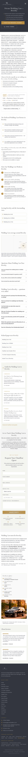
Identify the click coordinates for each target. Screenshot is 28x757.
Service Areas (4, 702)
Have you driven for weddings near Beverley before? (12, 301)
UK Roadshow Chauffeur (6, 744)
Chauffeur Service (4, 742)
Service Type (6, 488)
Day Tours (3, 706)
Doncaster (13, 745)
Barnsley (3, 745)
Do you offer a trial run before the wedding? (11, 277)
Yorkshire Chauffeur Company (15, 742)
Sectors (3, 708)
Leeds (10, 736)
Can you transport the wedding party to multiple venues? (12, 270)
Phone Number (6, 476)
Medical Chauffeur (15, 744)
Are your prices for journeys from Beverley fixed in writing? (13, 296)
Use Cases (3, 711)
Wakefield (8, 745)
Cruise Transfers (23, 744)
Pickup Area (6, 494)
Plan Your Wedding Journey (13, 22)
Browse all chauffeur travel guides (10, 424)
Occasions (3, 710)
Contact (3, 713)
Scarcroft (17, 745)
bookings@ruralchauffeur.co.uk (10, 722)
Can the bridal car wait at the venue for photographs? (10, 306)
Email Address (6, 482)
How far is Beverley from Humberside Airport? (12, 327)
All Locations (4, 696)
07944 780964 (10, 26)
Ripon (13, 736)
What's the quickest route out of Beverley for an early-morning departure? (13, 322)
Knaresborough (19, 736)
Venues (3, 704)
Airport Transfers (5, 688)
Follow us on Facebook (8, 730)
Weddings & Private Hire (6, 692)
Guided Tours (4, 694)
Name (4, 470)
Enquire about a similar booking (11, 108)
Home (2, 682)
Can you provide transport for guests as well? (11, 274)
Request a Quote (14, 512)
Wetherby (24, 736)
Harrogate (3, 736)
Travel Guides (4, 700)
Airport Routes (4, 698)
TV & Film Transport (5, 690)
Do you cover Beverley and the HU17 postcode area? (12, 317)
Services (3, 684)
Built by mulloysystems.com (14, 753)
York (7, 736)
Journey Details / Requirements (11, 500)
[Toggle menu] (25, 3)
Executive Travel (5, 686)
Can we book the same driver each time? (10, 281)
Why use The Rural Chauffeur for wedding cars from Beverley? (12, 312)
